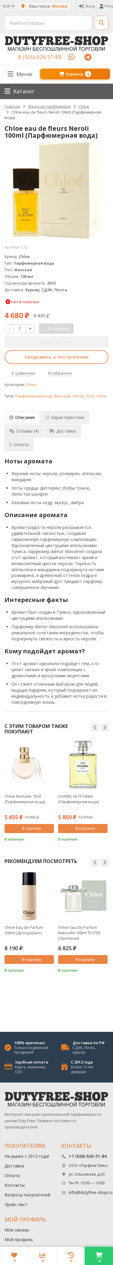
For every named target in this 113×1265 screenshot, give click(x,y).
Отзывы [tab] (27, 431)
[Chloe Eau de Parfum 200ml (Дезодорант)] (29, 896)
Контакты (15, 1185)
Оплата (12, 1175)
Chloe (31, 384)
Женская (62, 396)
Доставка (14, 1166)
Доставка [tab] (66, 431)
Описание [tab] (25, 417)
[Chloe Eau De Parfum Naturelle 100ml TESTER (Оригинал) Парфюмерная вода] (83, 896)
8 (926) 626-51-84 (39, 56)
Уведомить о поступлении (56, 357)
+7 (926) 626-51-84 (88, 1156)
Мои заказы (17, 1230)
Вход (90, 6)
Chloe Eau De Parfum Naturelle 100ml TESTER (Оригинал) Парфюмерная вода (79, 933)
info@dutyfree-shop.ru (90, 1192)
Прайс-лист (16, 1204)
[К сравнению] (41, 838)
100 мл (78, 396)
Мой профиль (19, 1239)
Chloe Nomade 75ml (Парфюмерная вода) (25, 798)
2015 (90, 396)
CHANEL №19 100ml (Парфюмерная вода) (78, 798)
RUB (7, 6)
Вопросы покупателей (27, 1195)
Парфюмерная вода (33, 396)
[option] (29, 791)
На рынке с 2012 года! (27, 1156)
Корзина (77, 74)
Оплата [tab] (21, 444)
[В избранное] (50, 838)
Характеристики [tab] (67, 417)
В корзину (31, 828)
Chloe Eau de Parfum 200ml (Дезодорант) (24, 930)
